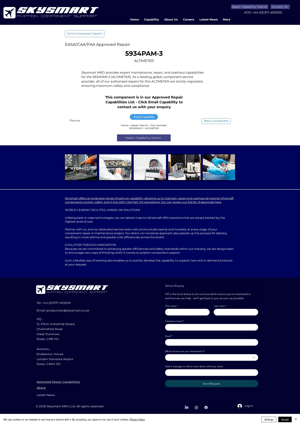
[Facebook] (206, 407)
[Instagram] (196, 407)
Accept (285, 419)
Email (169, 336)
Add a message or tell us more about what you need (194, 366)
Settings (268, 419)
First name (171, 306)
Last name (220, 306)
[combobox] (211, 357)
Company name (174, 321)
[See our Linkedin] (187, 407)
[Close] (296, 419)
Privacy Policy (137, 419)
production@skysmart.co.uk (68, 310)
